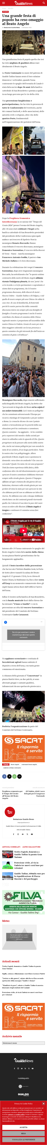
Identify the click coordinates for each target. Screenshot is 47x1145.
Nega (23, 1133)
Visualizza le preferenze (23, 1140)
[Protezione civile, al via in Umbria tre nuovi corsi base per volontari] (7, 865)
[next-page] (7, 884)
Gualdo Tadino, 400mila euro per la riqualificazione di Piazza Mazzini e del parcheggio (29, 876)
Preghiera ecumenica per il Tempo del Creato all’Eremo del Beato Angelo (12, 794)
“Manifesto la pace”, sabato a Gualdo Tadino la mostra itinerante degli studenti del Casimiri (22, 986)
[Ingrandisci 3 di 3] (42, 159)
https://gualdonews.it (23, 822)
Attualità (10, 8)
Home (4, 8)
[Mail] (23, 834)
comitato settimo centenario (12, 768)
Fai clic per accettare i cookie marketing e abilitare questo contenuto (23, 634)
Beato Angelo (15, 764)
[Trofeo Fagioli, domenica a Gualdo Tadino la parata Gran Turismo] (7, 854)
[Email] (19, 776)
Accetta (23, 1127)
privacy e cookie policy (16, 1114)
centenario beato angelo (29, 764)
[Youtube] (33, 834)
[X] (9, 776)
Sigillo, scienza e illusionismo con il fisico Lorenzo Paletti (23, 974)
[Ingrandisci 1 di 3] (20, 129)
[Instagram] (19, 834)
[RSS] (25, 1068)
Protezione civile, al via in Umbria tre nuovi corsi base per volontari (28, 865)
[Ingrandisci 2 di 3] (42, 129)
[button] (44, 1103)
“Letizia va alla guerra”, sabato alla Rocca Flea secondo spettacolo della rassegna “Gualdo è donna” (23, 979)
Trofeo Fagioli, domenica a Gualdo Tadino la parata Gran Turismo (28, 854)
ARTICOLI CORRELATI (11, 847)
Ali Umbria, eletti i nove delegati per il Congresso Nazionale (34, 793)
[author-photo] (23, 812)
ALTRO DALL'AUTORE (31, 847)
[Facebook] (4, 776)
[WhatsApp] (14, 776)
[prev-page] (3, 884)
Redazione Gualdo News (12, 27)
